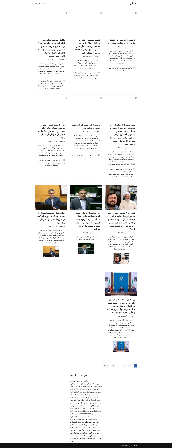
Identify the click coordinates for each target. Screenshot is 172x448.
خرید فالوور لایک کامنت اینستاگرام (81, 417)
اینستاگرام (88, 422)
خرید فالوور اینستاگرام (81, 389)
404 (44, 3)
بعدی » (106, 365)
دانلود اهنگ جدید (78, 384)
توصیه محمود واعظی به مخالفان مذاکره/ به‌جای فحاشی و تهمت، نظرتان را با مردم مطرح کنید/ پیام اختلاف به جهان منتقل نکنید (87, 46)
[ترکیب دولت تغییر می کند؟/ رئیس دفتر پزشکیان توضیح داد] (121, 24)
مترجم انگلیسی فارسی (92, 384)
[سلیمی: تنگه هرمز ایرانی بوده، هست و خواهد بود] (86, 109)
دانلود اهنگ (90, 406)
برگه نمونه (38, 3)
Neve (135, 445)
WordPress (124, 445)
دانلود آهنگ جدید (75, 433)
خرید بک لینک (74, 386)
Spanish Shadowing (86, 414)
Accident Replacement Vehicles (81, 438)
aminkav (131, 46)
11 (113, 365)
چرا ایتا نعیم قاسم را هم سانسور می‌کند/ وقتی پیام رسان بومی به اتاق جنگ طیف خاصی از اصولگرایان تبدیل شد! (51, 131)
